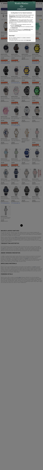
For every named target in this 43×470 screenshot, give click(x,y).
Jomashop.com (12, 16)
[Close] (34, 3)
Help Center (28, 40)
